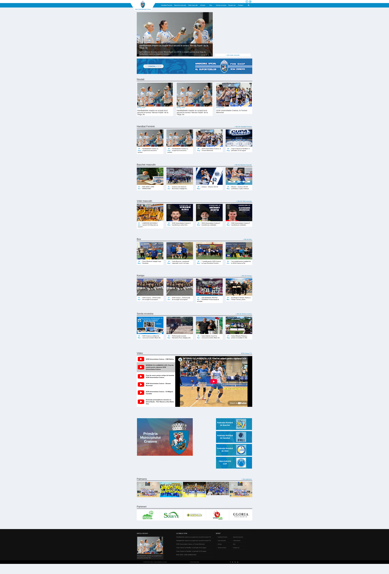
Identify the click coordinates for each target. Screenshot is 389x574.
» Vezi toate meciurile (232, 55)
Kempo (202, 5)
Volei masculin (193, 5)
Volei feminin (236, 540)
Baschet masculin (180, 5)
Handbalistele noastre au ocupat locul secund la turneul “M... (194, 537)
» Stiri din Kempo (246, 276)
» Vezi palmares (247, 479)
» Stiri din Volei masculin (244, 201)
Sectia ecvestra (221, 5)
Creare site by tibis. (194, 562)
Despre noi (231, 5)
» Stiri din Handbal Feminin (243, 126)
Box (210, 5)
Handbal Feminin (166, 5)
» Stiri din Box (247, 239)
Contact (240, 5)
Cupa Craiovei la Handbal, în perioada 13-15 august (191, 547)
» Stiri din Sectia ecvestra (244, 314)
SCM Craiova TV (246, 353)
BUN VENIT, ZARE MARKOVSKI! (186, 555)
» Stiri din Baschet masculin (243, 165)
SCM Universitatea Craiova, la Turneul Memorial (190, 544)
